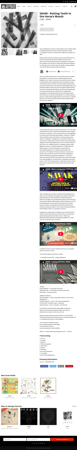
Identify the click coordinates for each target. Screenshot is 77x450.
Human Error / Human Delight (29, 397)
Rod (48, 428)
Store (18, 6)
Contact (65, 6)
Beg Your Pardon (48, 397)
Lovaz (67, 428)
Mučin (29, 428)
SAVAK (12, 375)
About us (58, 6)
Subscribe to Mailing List (62, 439)
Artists (29, 6)
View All (74, 406)
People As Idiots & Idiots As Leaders (9, 428)
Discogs (51, 6)
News (23, 6)
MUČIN (29, 426)
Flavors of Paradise (9, 397)
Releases (36, 6)
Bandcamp (43, 6)
